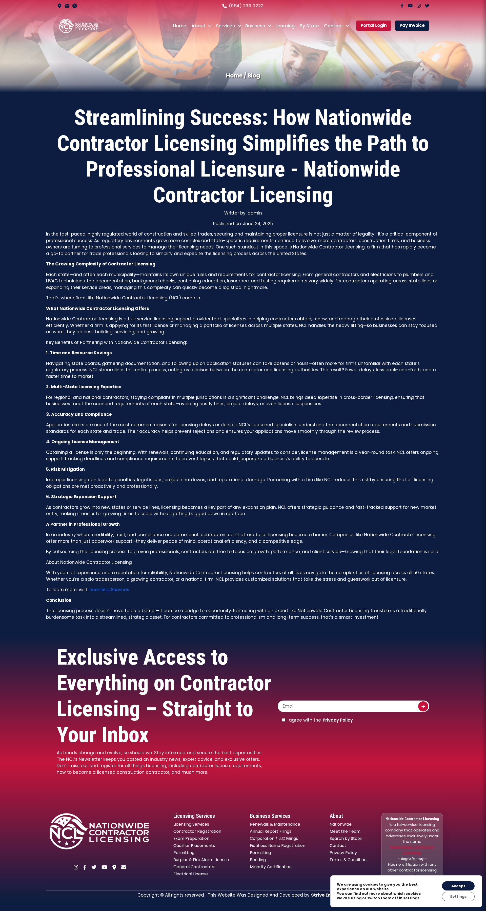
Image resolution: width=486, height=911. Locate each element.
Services (225, 26)
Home (179, 26)
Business (255, 26)
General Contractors (194, 867)
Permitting (183, 853)
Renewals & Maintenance (275, 824)
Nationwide (341, 824)
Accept (458, 885)
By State (309, 26)
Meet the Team (345, 831)
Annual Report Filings (270, 831)
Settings (458, 896)
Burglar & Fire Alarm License (201, 860)
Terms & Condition (348, 860)
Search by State (346, 838)
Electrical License (190, 874)
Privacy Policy (338, 720)
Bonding (258, 860)
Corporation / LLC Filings (274, 838)
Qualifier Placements (194, 845)
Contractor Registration (197, 831)
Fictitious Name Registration (277, 845)
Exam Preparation (191, 838)
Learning (285, 26)
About (198, 26)
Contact (333, 26)
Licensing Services (109, 590)
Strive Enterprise (330, 895)
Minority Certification (271, 867)
